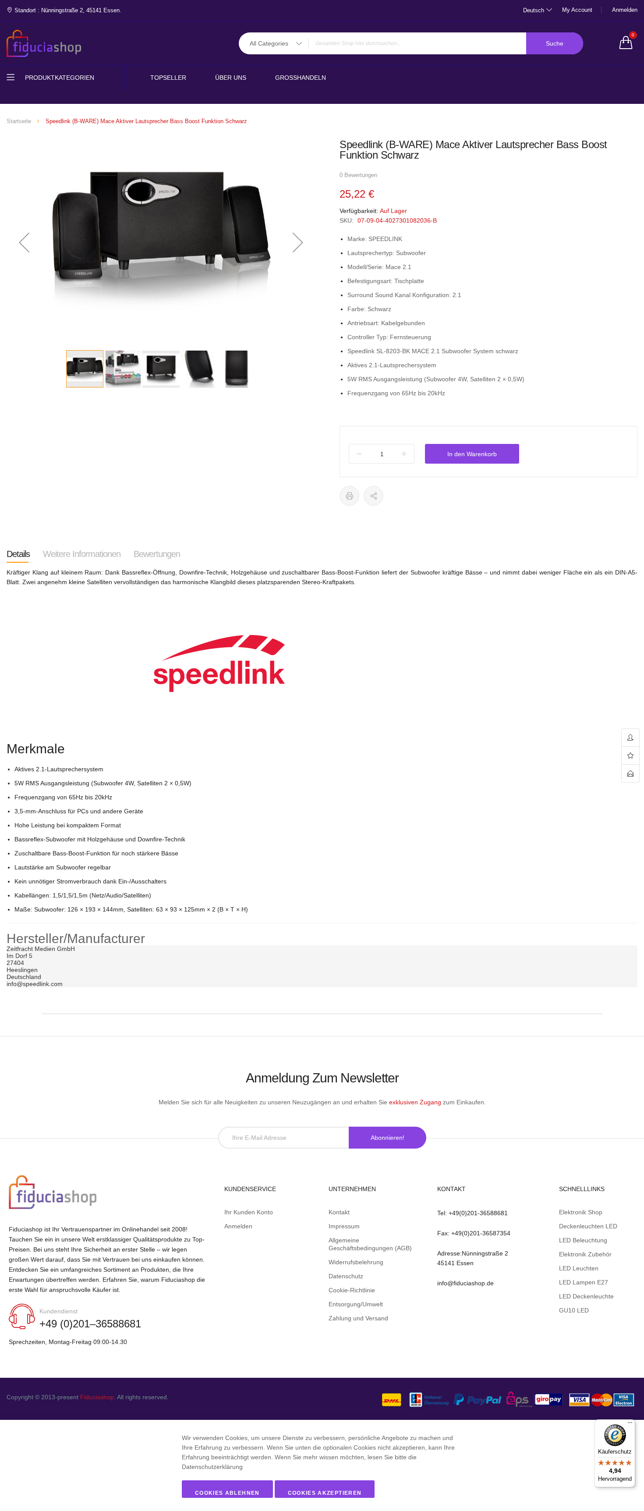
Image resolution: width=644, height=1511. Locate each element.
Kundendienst (58, 1311)
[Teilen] (373, 496)
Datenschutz (346, 1276)
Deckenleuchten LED (588, 1226)
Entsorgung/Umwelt (356, 1304)
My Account (577, 10)
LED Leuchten (578, 1268)
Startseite (19, 121)
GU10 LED (574, 1310)
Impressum (344, 1226)
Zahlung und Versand (358, 1318)
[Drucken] (349, 496)
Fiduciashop (97, 1397)
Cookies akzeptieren (325, 1493)
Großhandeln (300, 77)
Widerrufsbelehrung (356, 1262)
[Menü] (630, 1424)
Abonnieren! (387, 1137)
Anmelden (624, 10)
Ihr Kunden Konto (248, 1212)
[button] (24, 242)
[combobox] (411, 43)
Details (18, 554)
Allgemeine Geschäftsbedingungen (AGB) (370, 1244)
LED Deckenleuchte (586, 1296)
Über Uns (230, 77)
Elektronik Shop (580, 1212)
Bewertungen (157, 554)
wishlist (630, 756)
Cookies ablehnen (227, 1493)
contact (630, 773)
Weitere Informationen (81, 554)
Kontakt (339, 1212)
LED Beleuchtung (583, 1240)
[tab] (18, 554)
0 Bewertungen (358, 175)
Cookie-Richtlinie (352, 1290)
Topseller (168, 77)
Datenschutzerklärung (212, 1466)
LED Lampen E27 (583, 1282)
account (630, 738)
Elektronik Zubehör (585, 1254)
